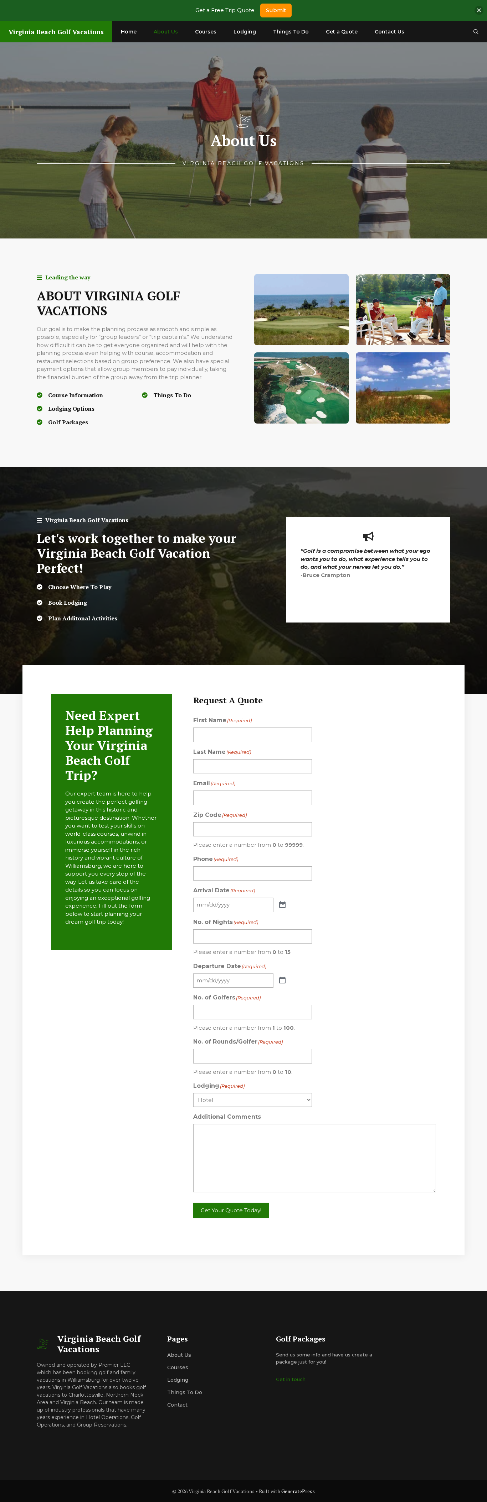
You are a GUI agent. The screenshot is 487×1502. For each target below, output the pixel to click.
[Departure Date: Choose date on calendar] (282, 980)
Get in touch (291, 1379)
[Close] (479, 10)
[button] (476, 31)
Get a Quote (342, 31)
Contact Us (389, 31)
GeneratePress (298, 1491)
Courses (205, 31)
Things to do (184, 1392)
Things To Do (291, 31)
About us (179, 1355)
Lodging (245, 31)
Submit (276, 10)
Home (129, 31)
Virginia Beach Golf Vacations (56, 31)
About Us (166, 31)
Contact (177, 1405)
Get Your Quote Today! (231, 1210)
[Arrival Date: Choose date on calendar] (282, 905)
